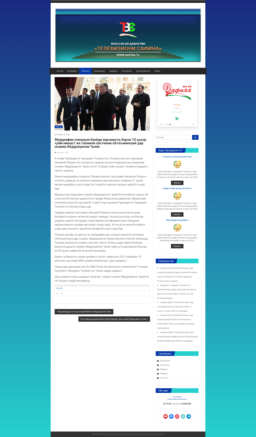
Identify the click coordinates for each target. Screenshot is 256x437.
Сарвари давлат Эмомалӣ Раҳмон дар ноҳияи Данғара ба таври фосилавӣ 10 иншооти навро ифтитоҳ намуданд (175, 306)
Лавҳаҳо (113, 71)
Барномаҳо (99, 71)
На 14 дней (177, 397)
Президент (72, 71)
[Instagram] (177, 416)
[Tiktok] (183, 416)
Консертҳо (127, 71)
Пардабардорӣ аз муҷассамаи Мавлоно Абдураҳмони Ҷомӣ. (84, 312)
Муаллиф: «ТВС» (63, 152)
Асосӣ (60, 71)
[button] (57, 294)
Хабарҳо (85, 71)
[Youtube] (166, 416)
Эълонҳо (164, 378)
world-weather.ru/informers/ (177, 399)
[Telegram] (189, 416)
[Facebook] (171, 416)
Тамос (157, 71)
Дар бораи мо (143, 71)
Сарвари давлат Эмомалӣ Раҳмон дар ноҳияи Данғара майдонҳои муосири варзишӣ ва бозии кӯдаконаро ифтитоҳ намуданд (177, 336)
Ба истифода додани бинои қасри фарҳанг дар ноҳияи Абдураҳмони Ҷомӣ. (113, 319)
